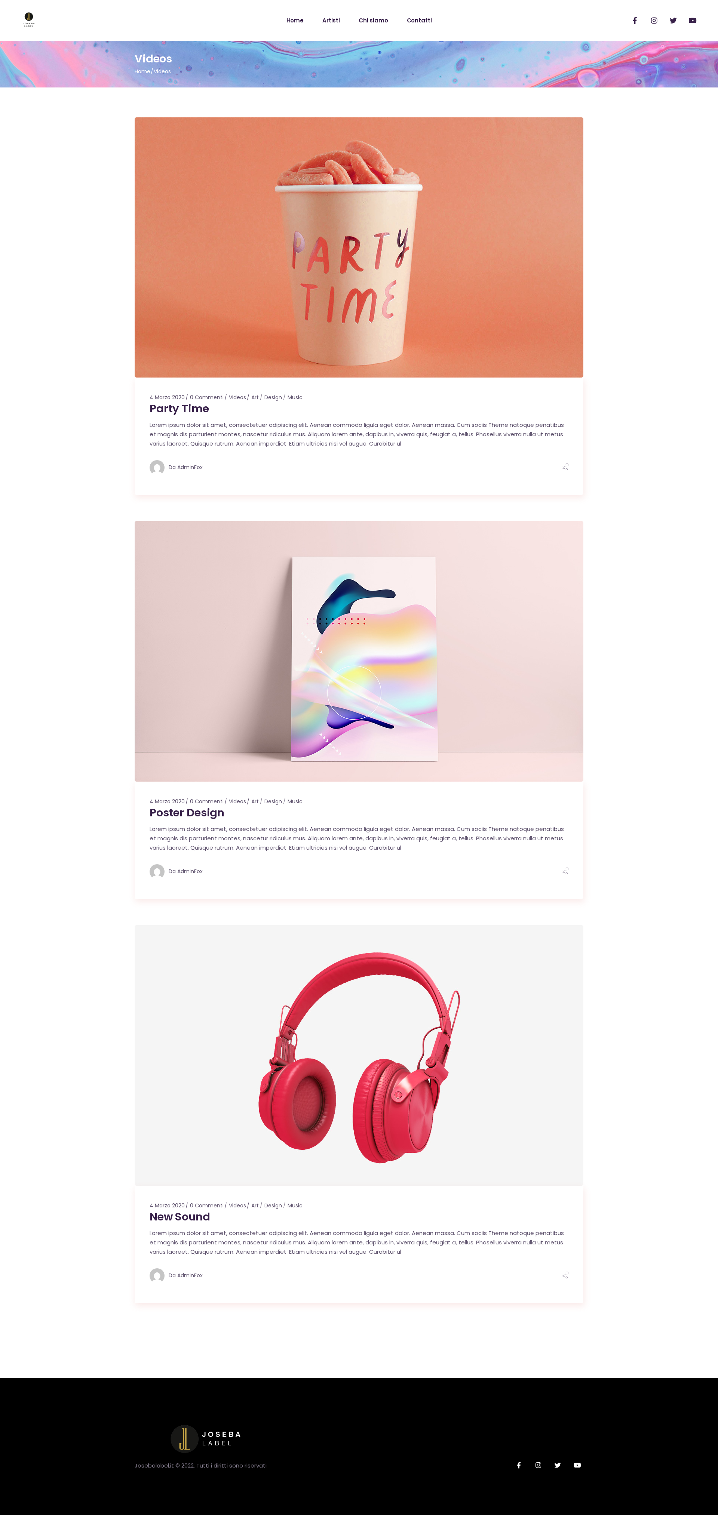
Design (273, 397)
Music (295, 397)
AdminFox (190, 467)
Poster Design (187, 812)
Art (255, 397)
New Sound (180, 1216)
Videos (237, 397)
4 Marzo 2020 (167, 397)
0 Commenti (207, 397)
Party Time (179, 408)
